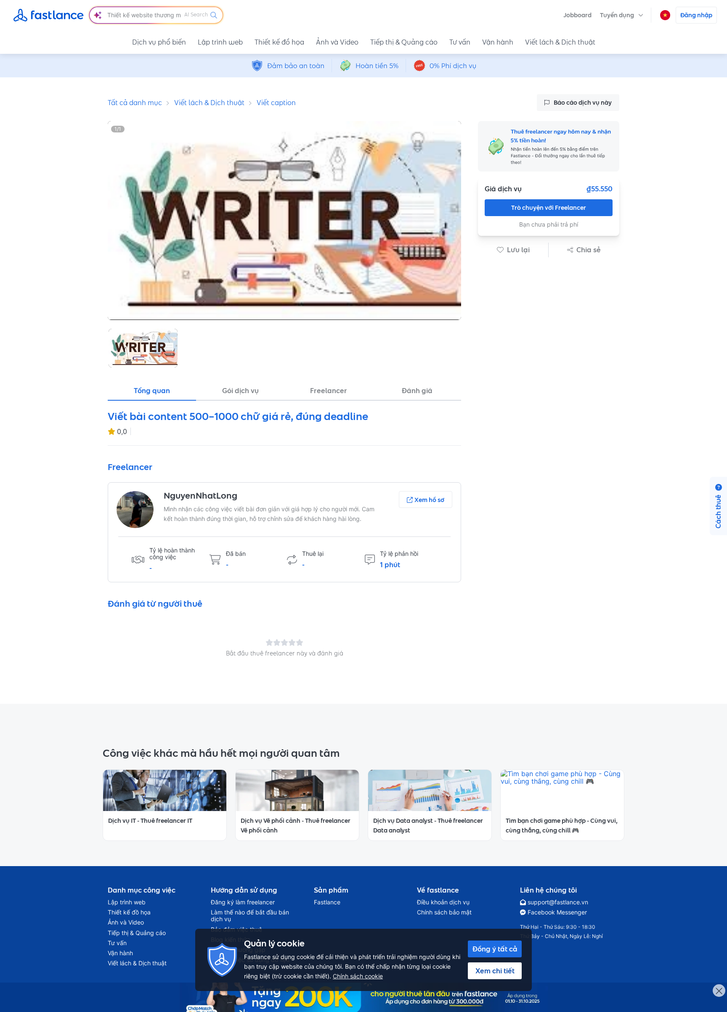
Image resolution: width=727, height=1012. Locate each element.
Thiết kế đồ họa (279, 42)
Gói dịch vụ (240, 391)
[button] (621, 15)
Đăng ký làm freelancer (243, 902)
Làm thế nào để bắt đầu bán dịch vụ (250, 915)
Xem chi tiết (495, 971)
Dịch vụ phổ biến (159, 42)
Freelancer (328, 391)
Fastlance (327, 902)
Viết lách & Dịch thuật (560, 42)
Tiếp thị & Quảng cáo (404, 42)
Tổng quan (152, 391)
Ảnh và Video (337, 42)
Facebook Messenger (557, 912)
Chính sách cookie (358, 976)
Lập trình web (220, 42)
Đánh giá (417, 391)
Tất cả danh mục (135, 102)
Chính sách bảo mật (444, 912)
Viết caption (276, 102)
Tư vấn (459, 42)
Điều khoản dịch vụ (443, 902)
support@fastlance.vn (558, 902)
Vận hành (497, 42)
